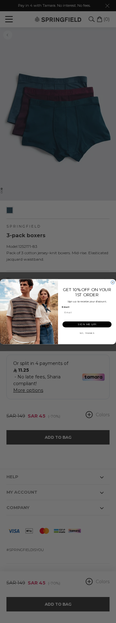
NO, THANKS (87, 333)
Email (66, 307)
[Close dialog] (112, 282)
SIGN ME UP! (87, 324)
